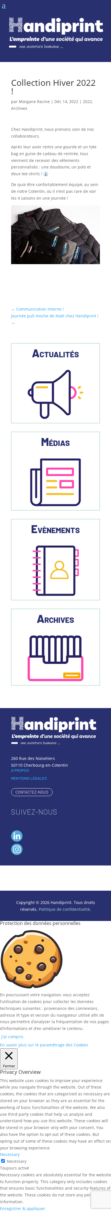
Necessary (16, 1161)
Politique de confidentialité (64, 909)
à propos (20, 770)
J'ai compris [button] (12, 1036)
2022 (87, 101)
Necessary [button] (10, 1154)
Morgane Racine (34, 101)
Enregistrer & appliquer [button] (22, 1208)
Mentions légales (29, 778)
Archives (19, 108)
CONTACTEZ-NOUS (31, 792)
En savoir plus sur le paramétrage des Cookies (44, 1045)
